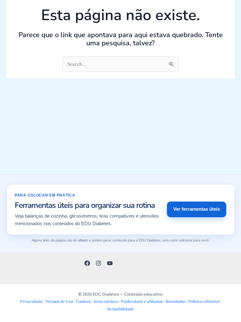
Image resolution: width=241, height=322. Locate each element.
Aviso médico (106, 301)
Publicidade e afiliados (142, 301)
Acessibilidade (120, 308)
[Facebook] (87, 263)
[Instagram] (98, 263)
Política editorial (203, 301)
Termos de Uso (59, 301)
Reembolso (175, 301)
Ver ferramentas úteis (196, 209)
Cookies (83, 301)
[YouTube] (110, 263)
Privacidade (31, 301)
